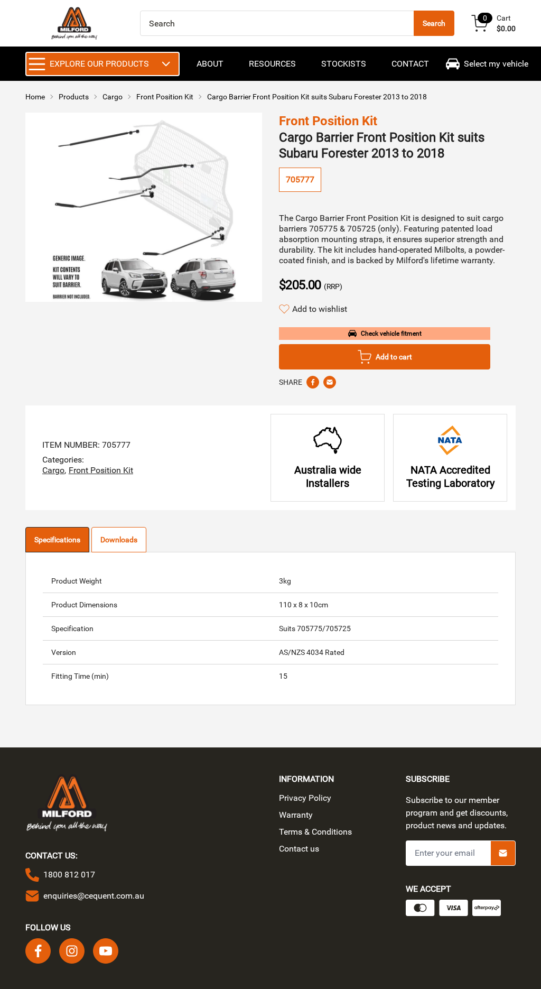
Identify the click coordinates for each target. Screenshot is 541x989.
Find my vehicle (277, 534)
